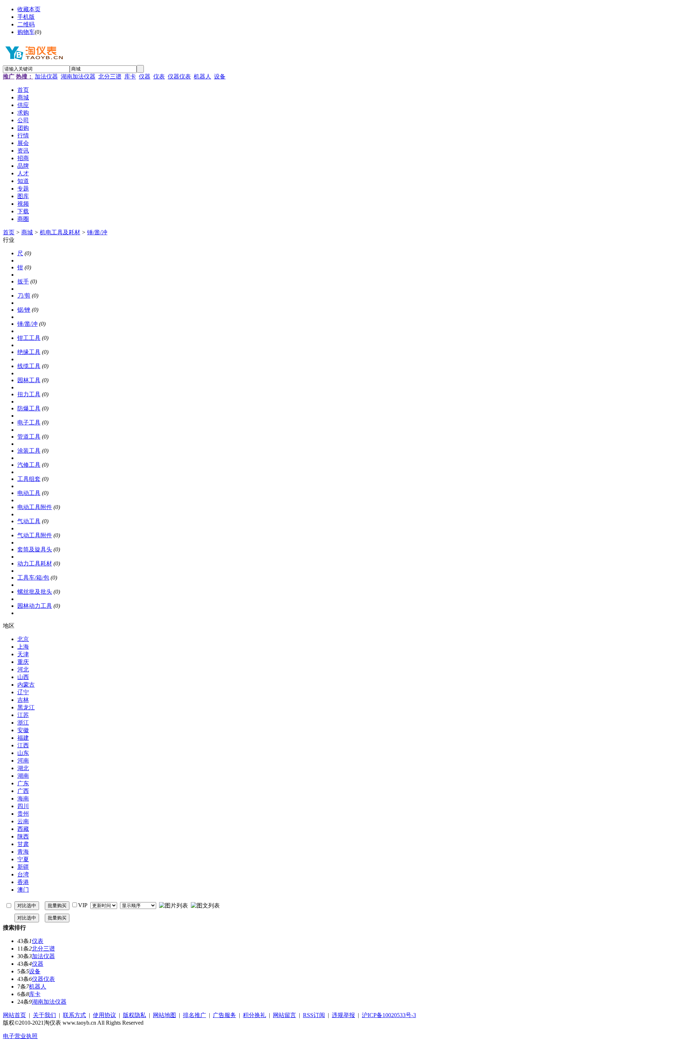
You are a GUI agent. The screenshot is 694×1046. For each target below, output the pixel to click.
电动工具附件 (34, 507)
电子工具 (28, 422)
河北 (23, 669)
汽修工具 (28, 465)
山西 (23, 677)
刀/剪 (23, 296)
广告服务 (224, 1015)
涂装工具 (28, 451)
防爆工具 (28, 408)
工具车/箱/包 (33, 578)
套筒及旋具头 (34, 549)
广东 (23, 783)
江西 (23, 745)
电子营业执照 (20, 1036)
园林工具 (28, 380)
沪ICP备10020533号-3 (389, 1015)
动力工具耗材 (34, 563)
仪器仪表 (179, 76)
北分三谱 (109, 76)
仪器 (144, 76)
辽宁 (23, 692)
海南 (23, 798)
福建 (23, 738)
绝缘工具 (28, 352)
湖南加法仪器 (78, 76)
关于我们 (44, 1015)
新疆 (23, 867)
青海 (23, 852)
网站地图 (164, 1015)
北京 (23, 639)
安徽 (23, 730)
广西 (23, 791)
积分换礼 (254, 1015)
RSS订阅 (314, 1015)
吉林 (23, 700)
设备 (220, 76)
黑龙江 (26, 707)
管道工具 (28, 437)
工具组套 (28, 479)
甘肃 (23, 844)
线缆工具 (28, 366)
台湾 (23, 874)
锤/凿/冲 (97, 232)
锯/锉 (23, 310)
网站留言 (284, 1015)
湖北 (23, 768)
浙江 (23, 723)
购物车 (26, 32)
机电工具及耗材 (60, 232)
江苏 (23, 715)
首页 (8, 232)
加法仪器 (46, 76)
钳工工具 (28, 338)
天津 (23, 654)
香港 (23, 882)
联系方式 (74, 1015)
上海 (23, 647)
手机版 (26, 17)
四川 (23, 806)
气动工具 (28, 521)
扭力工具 (28, 394)
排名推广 (194, 1015)
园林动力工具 (34, 606)
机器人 (202, 76)
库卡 (130, 76)
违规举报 (343, 1015)
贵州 (23, 814)
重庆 (23, 662)
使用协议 (104, 1015)
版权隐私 (134, 1015)
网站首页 (14, 1015)
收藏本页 (28, 9)
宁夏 (23, 859)
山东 (23, 753)
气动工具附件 (34, 535)
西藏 (23, 829)
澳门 (23, 890)
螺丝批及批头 (34, 592)
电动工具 (28, 493)
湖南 (23, 776)
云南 (23, 821)
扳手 (23, 281)
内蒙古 (26, 685)
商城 (27, 232)
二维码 (26, 24)
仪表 (159, 76)
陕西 (23, 836)
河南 (23, 760)
